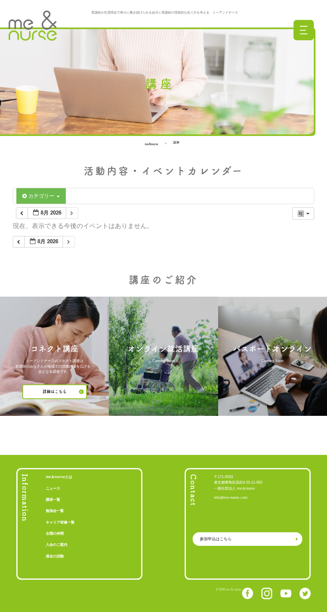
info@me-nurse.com (231, 498)
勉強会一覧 (55, 511)
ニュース (53, 488)
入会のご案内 (56, 545)
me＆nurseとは (59, 477)
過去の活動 (55, 556)
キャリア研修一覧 (60, 522)
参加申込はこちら (216, 539)
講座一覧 (53, 500)
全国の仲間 (55, 533)
